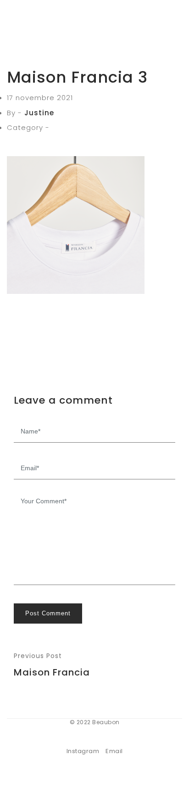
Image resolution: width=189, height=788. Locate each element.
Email (114, 751)
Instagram (83, 751)
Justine (39, 113)
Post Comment (48, 613)
